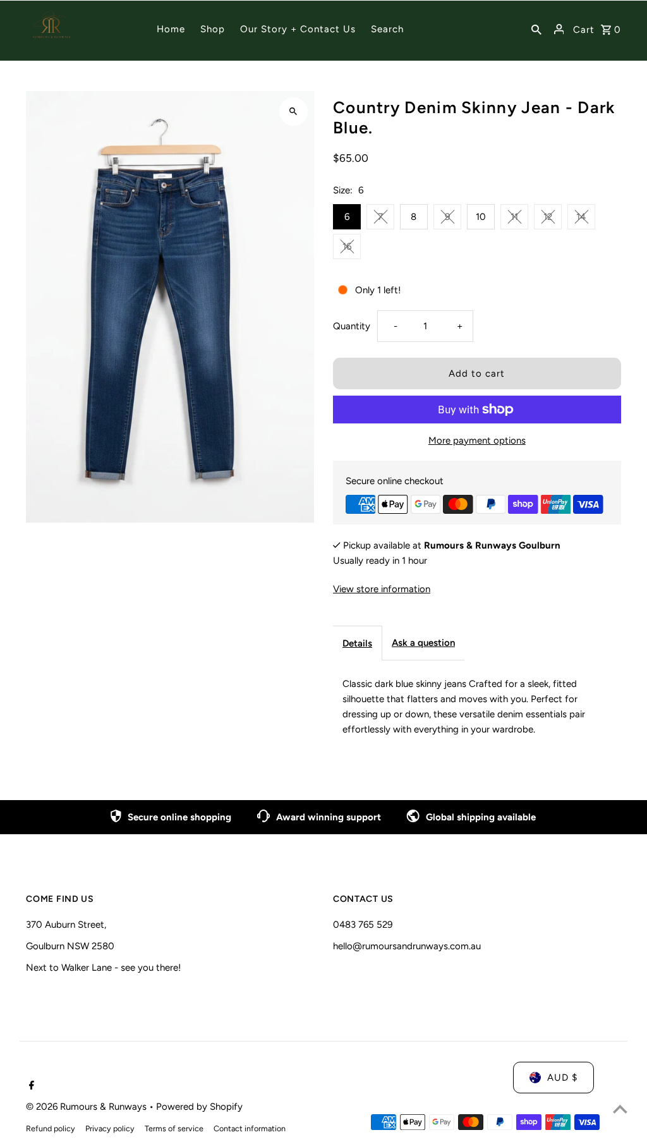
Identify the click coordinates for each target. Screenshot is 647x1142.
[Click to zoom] (293, 111)
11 (514, 216)
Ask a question (423, 642)
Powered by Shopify (199, 1106)
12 (547, 216)
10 (481, 216)
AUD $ (562, 1077)
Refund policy (50, 1128)
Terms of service (174, 1128)
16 (346, 246)
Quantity (351, 326)
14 (581, 216)
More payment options (477, 440)
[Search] (536, 29)
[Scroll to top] (620, 1109)
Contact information (250, 1128)
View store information (381, 589)
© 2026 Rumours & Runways (87, 1106)
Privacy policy (110, 1128)
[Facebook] (30, 1086)
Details (357, 643)
